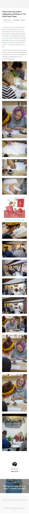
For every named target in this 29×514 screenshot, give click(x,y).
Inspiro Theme (11, 510)
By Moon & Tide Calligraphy (7, 4)
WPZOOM (18, 510)
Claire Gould (7, 20)
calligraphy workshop (19, 20)
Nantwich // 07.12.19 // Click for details (14, 220)
